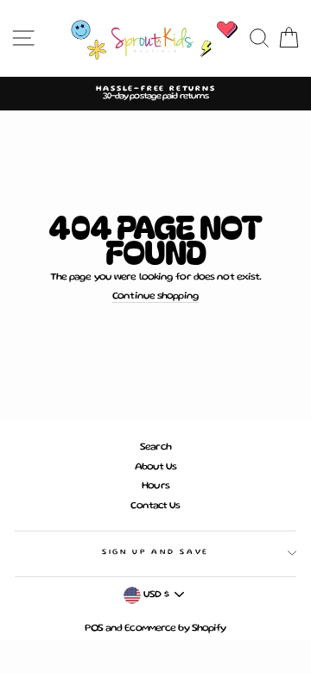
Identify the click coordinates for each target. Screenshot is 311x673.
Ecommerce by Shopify (174, 628)
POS (93, 628)
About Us (156, 467)
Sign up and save (155, 552)
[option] (155, 93)
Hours (155, 486)
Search (155, 447)
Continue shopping (155, 296)
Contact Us (155, 506)
